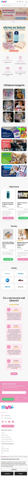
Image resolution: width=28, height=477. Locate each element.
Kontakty (3, 433)
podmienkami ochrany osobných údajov (19, 395)
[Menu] (26, 1)
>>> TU (11, 466)
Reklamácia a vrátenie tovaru (7, 441)
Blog (2, 453)
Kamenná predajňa (5, 448)
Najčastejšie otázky (5, 450)
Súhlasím (21, 473)
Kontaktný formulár (7, 426)
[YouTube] (9, 421)
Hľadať (25, 5)
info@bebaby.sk (7, 415)
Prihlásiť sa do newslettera (8, 399)
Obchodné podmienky (5, 437)
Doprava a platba (4, 435)
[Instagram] (6, 421)
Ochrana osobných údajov (6, 439)
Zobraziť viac (14, 373)
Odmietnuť (7, 473)
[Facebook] (2, 421)
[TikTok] (13, 421)
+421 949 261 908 (7, 418)
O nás (2, 446)
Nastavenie (14, 469)
